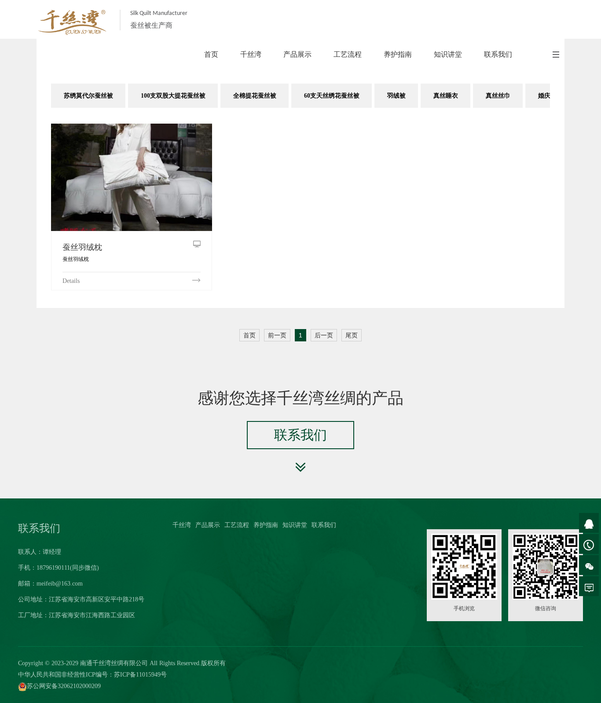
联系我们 (323, 525)
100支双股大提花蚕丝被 (173, 95)
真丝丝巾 (498, 95)
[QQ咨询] (589, 523)
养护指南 (265, 525)
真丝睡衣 (445, 95)
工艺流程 (236, 525)
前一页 (277, 335)
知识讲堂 (294, 525)
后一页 (324, 335)
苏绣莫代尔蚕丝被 (88, 95)
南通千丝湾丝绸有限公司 (114, 663)
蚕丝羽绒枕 (82, 247)
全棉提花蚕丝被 (254, 95)
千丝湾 (181, 525)
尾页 (351, 335)
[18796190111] (589, 544)
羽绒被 (396, 95)
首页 (249, 335)
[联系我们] (589, 586)
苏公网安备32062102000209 (64, 686)
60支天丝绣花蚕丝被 (331, 95)
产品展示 (207, 525)
